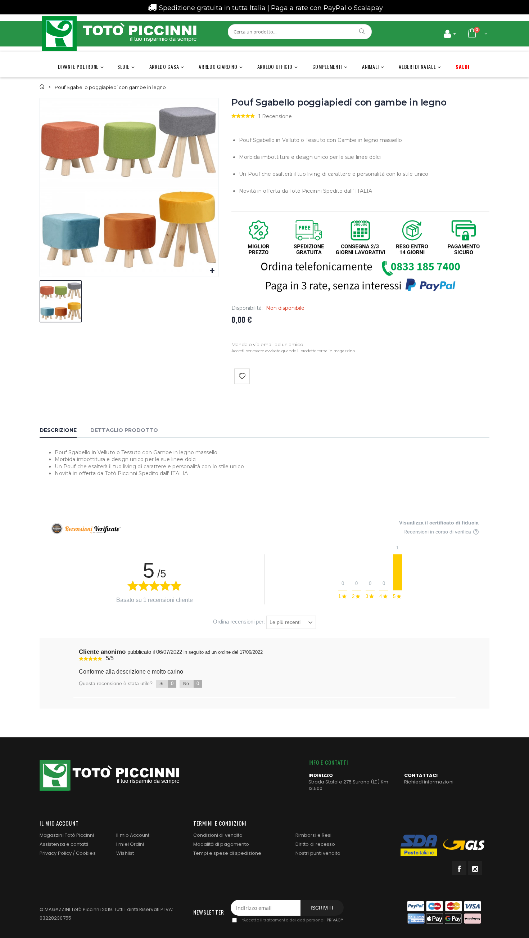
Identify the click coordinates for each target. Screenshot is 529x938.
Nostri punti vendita (317, 853)
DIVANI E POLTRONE (78, 66)
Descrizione (58, 430)
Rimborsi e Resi (313, 835)
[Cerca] (362, 31)
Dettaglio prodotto (124, 430)
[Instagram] (475, 868)
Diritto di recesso (315, 844)
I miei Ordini (130, 844)
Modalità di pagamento (221, 844)
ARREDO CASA (164, 66)
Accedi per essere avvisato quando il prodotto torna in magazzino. (293, 350)
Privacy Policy (56, 853)
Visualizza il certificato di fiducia (439, 522)
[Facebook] (459, 868)
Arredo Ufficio (275, 66)
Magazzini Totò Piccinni (67, 835)
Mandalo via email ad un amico (267, 344)
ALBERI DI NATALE (417, 66)
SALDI (463, 66)
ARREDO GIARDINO (218, 66)
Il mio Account (132, 835)
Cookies (85, 853)
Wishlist (125, 853)
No (191, 683)
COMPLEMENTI (327, 66)
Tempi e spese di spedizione (227, 853)
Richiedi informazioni (428, 781)
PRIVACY (335, 920)
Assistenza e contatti (64, 844)
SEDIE (123, 66)
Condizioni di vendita (218, 835)
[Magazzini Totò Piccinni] (119, 33)
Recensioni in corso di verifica (438, 532)
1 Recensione (275, 116)
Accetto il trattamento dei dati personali (292, 920)
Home (42, 86)
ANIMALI (370, 66)
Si (166, 683)
